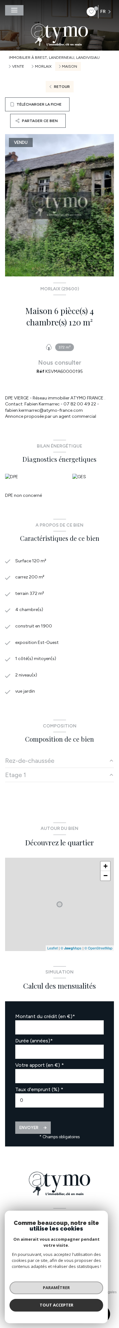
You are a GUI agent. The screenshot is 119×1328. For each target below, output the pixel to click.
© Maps (71, 947)
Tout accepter (56, 1305)
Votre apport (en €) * (39, 1065)
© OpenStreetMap (98, 947)
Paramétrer (56, 1287)
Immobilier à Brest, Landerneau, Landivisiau (54, 57)
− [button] (105, 876)
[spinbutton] (59, 1100)
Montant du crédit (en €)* (45, 1016)
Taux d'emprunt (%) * (39, 1089)
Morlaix (43, 66)
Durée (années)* (34, 1041)
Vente (18, 66)
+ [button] (105, 866)
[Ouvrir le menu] (14, 10)
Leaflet (52, 947)
